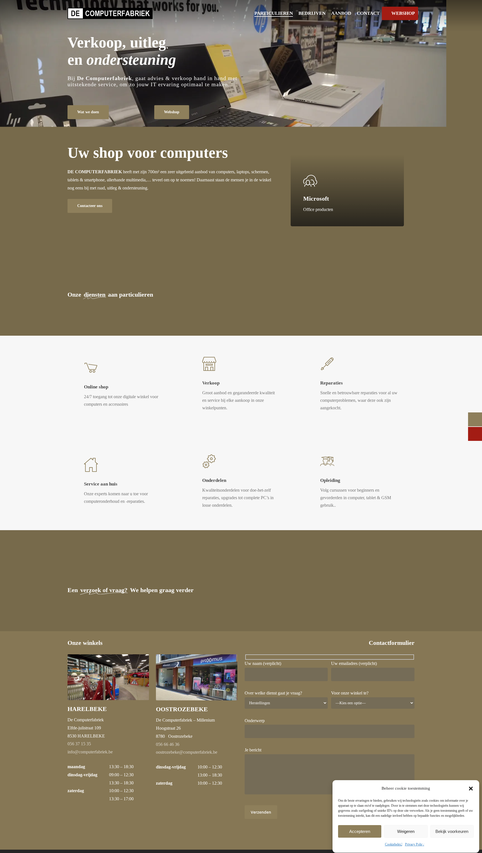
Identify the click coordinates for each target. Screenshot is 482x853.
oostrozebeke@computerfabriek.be (186, 752)
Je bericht (253, 750)
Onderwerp (255, 720)
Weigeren (405, 831)
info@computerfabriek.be (90, 751)
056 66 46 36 (167, 744)
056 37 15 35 (79, 743)
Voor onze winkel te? (349, 693)
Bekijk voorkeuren (451, 831)
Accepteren (359, 831)
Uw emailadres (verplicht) (354, 663)
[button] (471, 788)
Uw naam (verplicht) (263, 663)
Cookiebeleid (393, 845)
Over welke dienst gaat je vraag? (273, 693)
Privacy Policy (414, 845)
